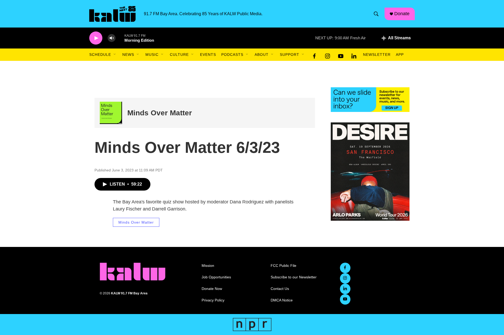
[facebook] (314, 55)
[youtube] (341, 55)
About (262, 54)
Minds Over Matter (159, 113)
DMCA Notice (282, 300)
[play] (96, 38)
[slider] (120, 38)
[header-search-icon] (376, 14)
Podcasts (232, 54)
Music (152, 54)
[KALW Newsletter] (370, 99)
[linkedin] (354, 55)
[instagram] (328, 55)
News (128, 54)
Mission (208, 266)
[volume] (111, 38)
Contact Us (280, 289)
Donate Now (212, 289)
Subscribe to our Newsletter (294, 277)
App (400, 54)
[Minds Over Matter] (111, 113)
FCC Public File (283, 266)
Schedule (100, 54)
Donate (402, 13)
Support (289, 54)
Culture (179, 54)
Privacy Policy (213, 300)
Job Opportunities (216, 277)
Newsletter (377, 54)
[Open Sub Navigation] (115, 54)
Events (208, 54)
